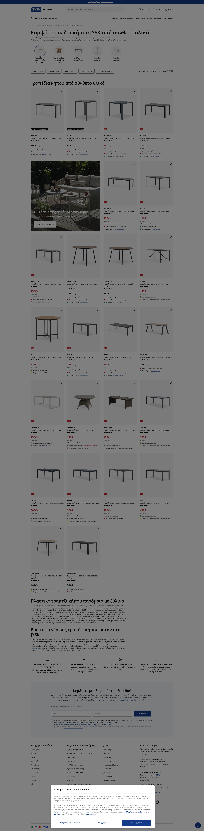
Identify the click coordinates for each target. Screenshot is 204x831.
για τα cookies (90, 814)
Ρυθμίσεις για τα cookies (70, 823)
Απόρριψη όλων (104, 823)
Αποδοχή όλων (136, 823)
